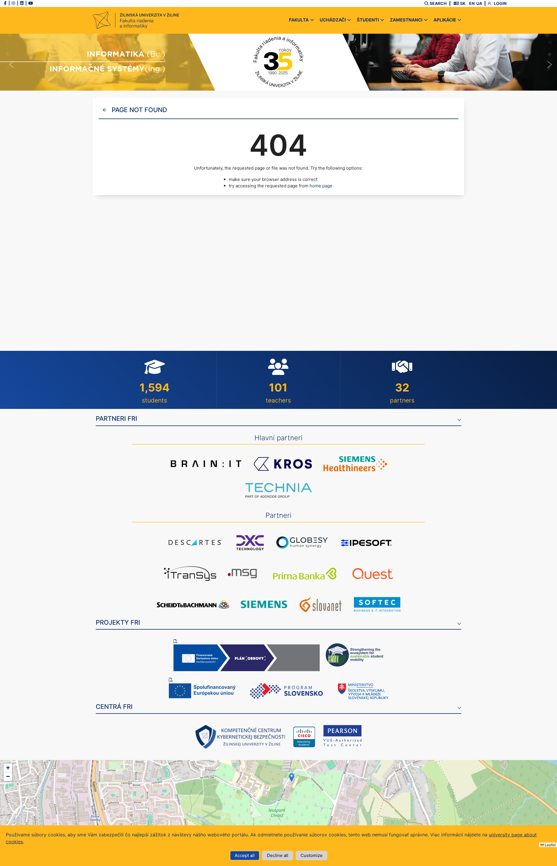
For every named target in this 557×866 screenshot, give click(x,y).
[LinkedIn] (21, 3)
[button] (291, 777)
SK (463, 3)
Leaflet (550, 844)
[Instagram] (13, 3)
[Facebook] (5, 3)
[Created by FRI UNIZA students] (169, 20)
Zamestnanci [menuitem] (406, 20)
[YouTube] (31, 3)
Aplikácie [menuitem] (444, 20)
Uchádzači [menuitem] (333, 20)
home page (321, 185)
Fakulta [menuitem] (299, 20)
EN (472, 3)
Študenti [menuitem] (368, 20)
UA (479, 3)
